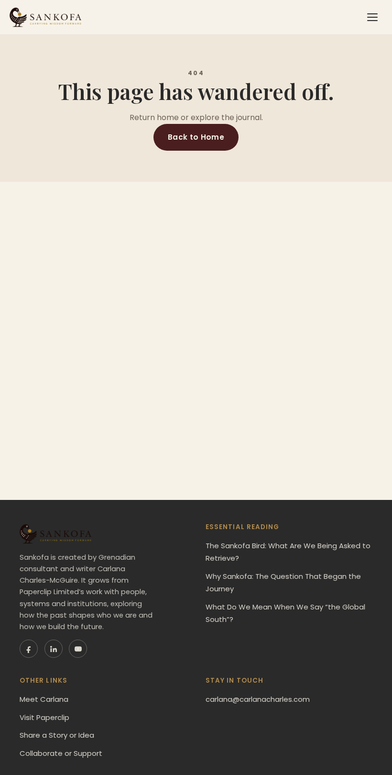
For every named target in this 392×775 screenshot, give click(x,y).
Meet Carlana (44, 699)
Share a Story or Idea (57, 735)
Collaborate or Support (61, 753)
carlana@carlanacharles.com (258, 699)
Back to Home (196, 137)
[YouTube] (78, 649)
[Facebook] (29, 649)
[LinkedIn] (53, 649)
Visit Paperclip (44, 717)
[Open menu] (372, 17)
